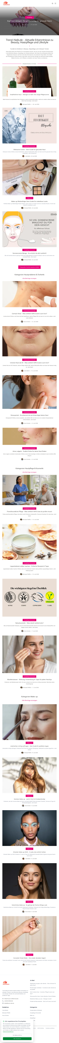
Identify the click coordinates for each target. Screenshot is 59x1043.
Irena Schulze (5, 1015)
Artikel (32, 980)
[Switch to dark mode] (52, 3)
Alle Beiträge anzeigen (29, 278)
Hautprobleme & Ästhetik (29, 310)
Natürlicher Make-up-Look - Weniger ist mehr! (41, 998)
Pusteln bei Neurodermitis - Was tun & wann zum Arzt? (43, 1001)
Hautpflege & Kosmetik (29, 91)
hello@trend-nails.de (9, 1003)
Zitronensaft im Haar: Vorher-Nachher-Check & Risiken (43, 996)
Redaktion (5, 1007)
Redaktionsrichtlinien (50, 1028)
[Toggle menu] (55, 3)
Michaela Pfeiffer (6, 1012)
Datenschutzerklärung (8, 1031)
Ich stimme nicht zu (17, 1035)
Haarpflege (29, 17)
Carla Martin (5, 1010)
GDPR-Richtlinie (40, 1028)
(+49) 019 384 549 (8, 1001)
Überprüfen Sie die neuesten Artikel (29, 267)
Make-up (29, 198)
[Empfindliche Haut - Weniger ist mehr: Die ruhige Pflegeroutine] (29, 81)
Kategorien (33, 1007)
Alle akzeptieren (17, 1038)
